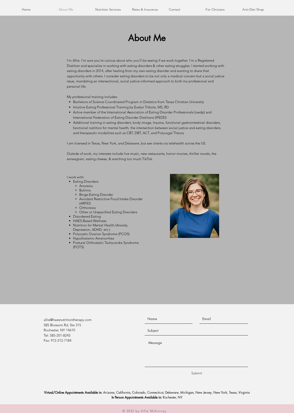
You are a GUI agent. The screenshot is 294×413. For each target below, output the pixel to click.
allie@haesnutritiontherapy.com (68, 320)
